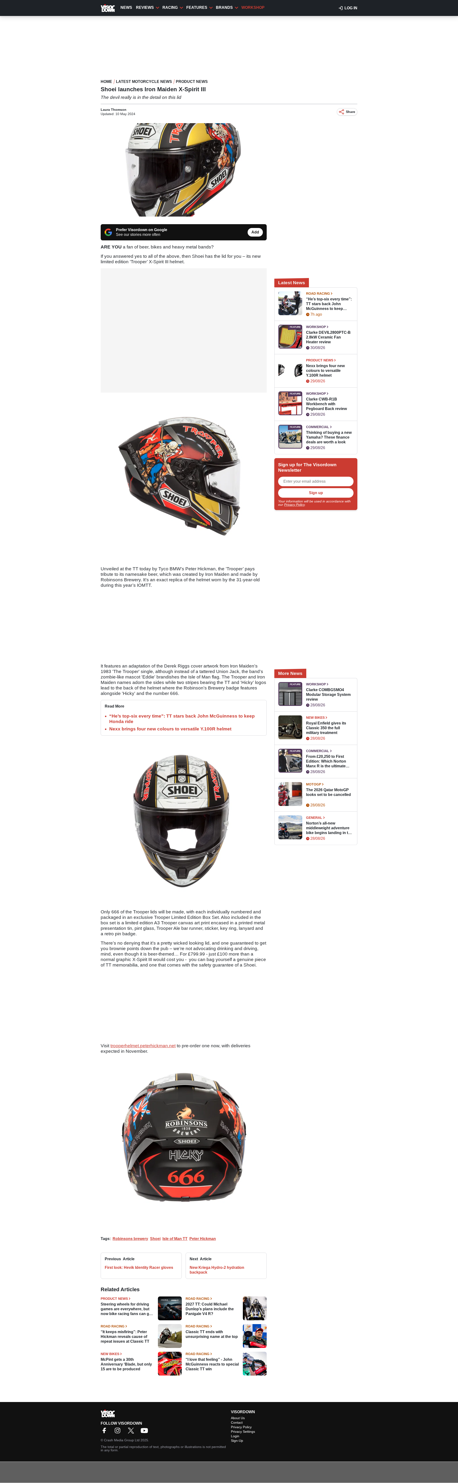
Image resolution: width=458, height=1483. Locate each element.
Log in (350, 8)
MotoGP (313, 784)
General (314, 818)
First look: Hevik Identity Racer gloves (139, 1267)
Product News (192, 82)
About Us (238, 1418)
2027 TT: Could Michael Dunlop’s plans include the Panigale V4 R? (210, 1309)
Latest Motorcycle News (144, 82)
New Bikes (110, 1354)
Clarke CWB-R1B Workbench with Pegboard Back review (326, 404)
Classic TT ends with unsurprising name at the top (212, 1334)
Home (106, 82)
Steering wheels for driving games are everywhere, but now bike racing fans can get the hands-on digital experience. (126, 1309)
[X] (132, 1432)
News (126, 7)
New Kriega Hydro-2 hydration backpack (217, 1269)
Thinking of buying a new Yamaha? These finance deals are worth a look (329, 437)
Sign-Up (237, 1440)
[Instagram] (119, 1432)
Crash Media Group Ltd (122, 1440)
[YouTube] (145, 1432)
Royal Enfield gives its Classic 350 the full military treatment (326, 728)
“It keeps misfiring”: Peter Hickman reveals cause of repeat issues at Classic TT (125, 1336)
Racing (170, 7)
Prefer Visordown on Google (141, 230)
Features (196, 7)
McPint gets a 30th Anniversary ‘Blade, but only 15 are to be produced (126, 1364)
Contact (237, 1422)
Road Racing (197, 1299)
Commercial (317, 427)
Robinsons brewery (130, 1239)
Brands (224, 7)
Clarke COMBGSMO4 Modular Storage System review (328, 694)
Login (235, 1436)
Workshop (253, 7)
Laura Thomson (113, 109)
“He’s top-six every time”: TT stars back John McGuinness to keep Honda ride (329, 304)
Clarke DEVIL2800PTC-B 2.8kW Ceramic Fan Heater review (328, 337)
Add (255, 232)
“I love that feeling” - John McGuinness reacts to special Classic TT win (212, 1364)
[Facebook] (105, 1432)
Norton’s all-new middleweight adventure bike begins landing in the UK (329, 828)
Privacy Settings (243, 1431)
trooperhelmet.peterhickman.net (143, 1045)
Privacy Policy (294, 504)
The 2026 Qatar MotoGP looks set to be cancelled (328, 792)
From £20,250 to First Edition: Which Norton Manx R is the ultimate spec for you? (326, 761)
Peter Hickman (202, 1239)
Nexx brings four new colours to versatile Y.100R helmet (170, 728)
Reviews (145, 7)
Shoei (155, 1239)
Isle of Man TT (174, 1239)
